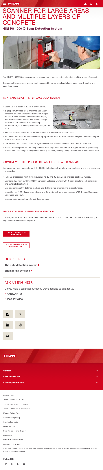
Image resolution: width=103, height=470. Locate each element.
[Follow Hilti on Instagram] (12, 464)
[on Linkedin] (8, 325)
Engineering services (17, 270)
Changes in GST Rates (12, 444)
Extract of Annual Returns (13, 440)
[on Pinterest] (20, 325)
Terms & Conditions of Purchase (15, 404)
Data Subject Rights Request (14, 431)
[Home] (14, 3)
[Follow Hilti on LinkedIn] (18, 464)
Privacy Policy (8, 395)
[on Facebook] (8, 314)
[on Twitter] (20, 314)
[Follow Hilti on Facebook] (6, 464)
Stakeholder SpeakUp (11, 417)
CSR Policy (7, 435)
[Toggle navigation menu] (5, 4)
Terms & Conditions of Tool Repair (16, 409)
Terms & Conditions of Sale (13, 400)
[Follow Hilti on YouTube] (24, 464)
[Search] (97, 4)
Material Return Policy (11, 413)
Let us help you (9, 426)
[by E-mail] (8, 336)
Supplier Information (11, 422)
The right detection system (21, 264)
